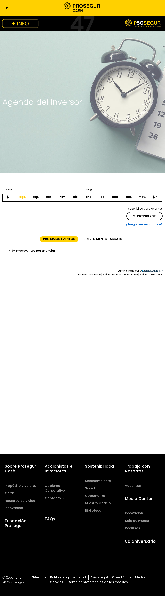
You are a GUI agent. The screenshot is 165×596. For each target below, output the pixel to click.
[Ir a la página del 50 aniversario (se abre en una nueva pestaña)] (82, 23)
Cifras (10, 493)
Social (90, 488)
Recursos (132, 528)
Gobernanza (95, 495)
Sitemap (39, 577)
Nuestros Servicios (20, 500)
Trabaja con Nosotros (137, 469)
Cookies (56, 582)
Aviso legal (99, 577)
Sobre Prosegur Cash (20, 469)
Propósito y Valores (21, 485)
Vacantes (133, 485)
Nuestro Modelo (98, 503)
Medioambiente (98, 481)
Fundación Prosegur (15, 523)
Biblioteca (93, 510)
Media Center (139, 498)
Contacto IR (55, 498)
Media (140, 577)
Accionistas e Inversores (58, 469)
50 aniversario (140, 541)
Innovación (14, 508)
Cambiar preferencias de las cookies (97, 582)
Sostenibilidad (99, 466)
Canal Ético (121, 577)
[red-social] (152, 577)
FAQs (50, 519)
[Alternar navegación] (151, 7)
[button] (160, 7)
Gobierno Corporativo (55, 488)
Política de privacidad (68, 577)
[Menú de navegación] (7, 7)
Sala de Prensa (137, 520)
